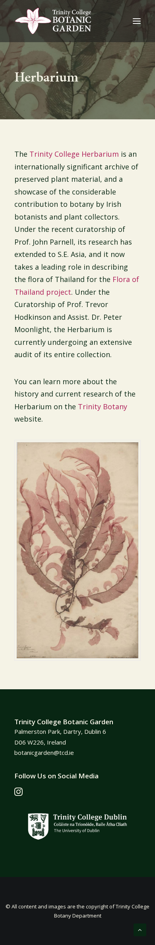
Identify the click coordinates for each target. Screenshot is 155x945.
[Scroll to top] (140, 929)
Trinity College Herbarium (74, 154)
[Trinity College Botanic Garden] (53, 21)
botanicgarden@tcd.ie (44, 752)
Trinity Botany (102, 406)
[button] (136, 21)
